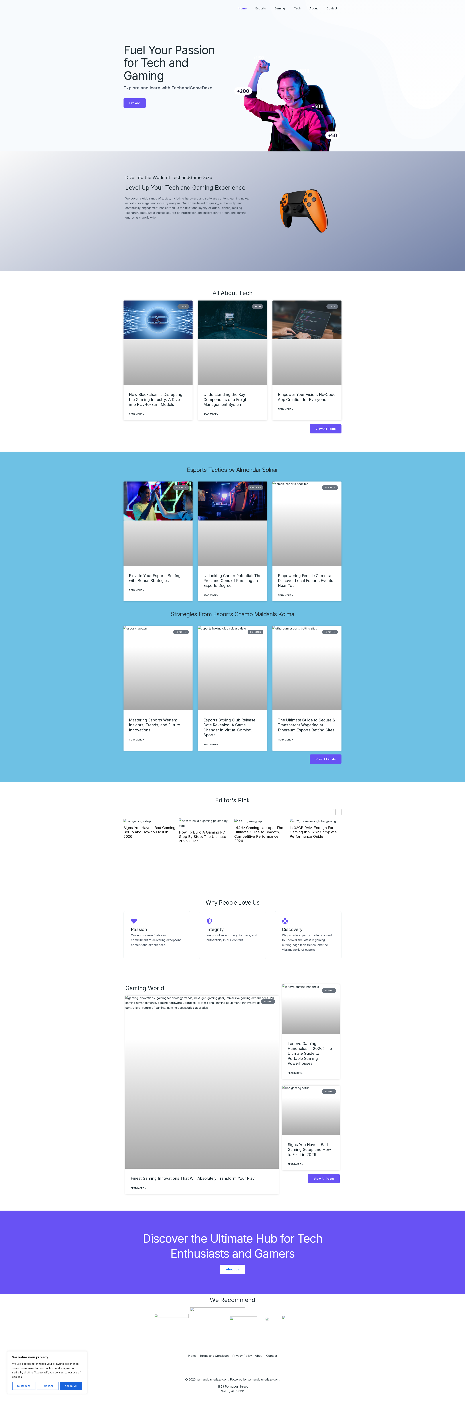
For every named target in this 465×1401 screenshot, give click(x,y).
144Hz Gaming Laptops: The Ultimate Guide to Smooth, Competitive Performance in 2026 (203, 834)
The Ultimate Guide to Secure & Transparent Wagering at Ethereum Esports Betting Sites (306, 725)
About (313, 8)
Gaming (279, 8)
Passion (139, 929)
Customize (24, 1385)
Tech (297, 8)
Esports (260, 8)
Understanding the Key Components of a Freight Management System (226, 399)
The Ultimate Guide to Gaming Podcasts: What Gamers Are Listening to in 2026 (312, 834)
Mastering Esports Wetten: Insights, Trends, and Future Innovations (154, 725)
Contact (331, 8)
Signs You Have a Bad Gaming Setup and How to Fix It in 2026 (309, 1149)
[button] (338, 812)
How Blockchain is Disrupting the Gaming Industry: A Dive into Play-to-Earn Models (155, 399)
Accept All (71, 1385)
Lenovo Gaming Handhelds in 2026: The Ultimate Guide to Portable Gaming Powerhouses (310, 1053)
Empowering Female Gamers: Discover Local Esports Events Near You (305, 580)
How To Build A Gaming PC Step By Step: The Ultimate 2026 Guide (147, 836)
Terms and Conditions (214, 1355)
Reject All (48, 1385)
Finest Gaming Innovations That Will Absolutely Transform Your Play (193, 1178)
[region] (47, 1372)
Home (242, 8)
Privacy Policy (242, 1355)
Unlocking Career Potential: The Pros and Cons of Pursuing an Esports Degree (232, 580)
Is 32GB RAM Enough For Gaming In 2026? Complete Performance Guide (257, 832)
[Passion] (134, 921)
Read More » (136, 414)
